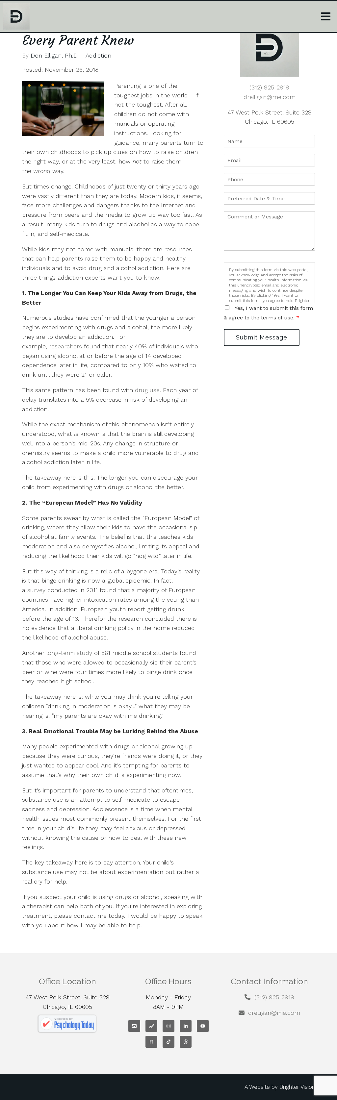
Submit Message (261, 337)
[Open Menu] (325, 16)
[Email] (134, 1026)
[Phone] (151, 1026)
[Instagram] (168, 1026)
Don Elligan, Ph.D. (55, 56)
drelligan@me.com (270, 96)
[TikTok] (168, 1042)
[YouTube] (203, 1026)
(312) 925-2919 (269, 87)
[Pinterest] (151, 1042)
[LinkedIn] (186, 1026)
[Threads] (186, 1042)
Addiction (98, 56)
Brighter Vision (297, 1087)
